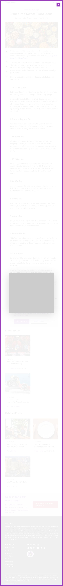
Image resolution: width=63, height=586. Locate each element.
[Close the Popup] (58, 4)
